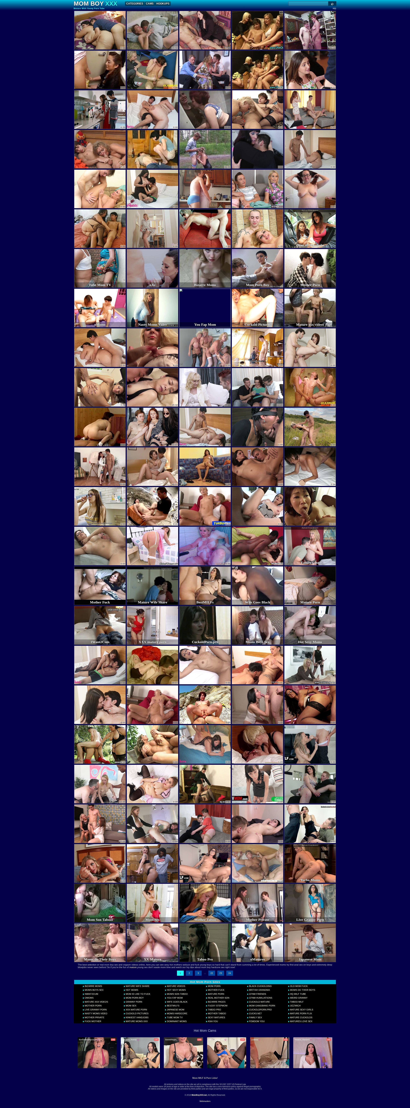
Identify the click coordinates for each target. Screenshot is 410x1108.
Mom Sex (130, 1005)
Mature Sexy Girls (301, 1009)
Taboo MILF (296, 1001)
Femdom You (256, 1021)
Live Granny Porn (95, 1009)
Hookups (162, 3)
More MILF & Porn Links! (205, 1078)
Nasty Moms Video (95, 1013)
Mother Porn (93, 1005)
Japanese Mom (175, 1009)
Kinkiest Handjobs (136, 1017)
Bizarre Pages (216, 1001)
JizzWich (295, 1005)
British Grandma (259, 990)
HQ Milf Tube (297, 994)
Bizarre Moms (93, 986)
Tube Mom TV (174, 1017)
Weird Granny (298, 997)
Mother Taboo (216, 1013)
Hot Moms (131, 990)
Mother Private (94, 1017)
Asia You (212, 1021)
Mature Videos (175, 986)
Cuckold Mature (259, 1001)
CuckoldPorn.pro (260, 1009)
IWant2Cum (91, 994)
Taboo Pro (214, 1009)
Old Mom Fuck (298, 986)
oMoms (89, 997)
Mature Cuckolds (300, 1017)
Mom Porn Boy (134, 997)
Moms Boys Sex (93, 990)
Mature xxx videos (96, 1001)
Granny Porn (133, 1001)
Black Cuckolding (260, 986)
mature (133, 967)
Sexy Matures (216, 1017)
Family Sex (255, 1017)
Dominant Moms (176, 1021)
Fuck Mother (92, 1021)
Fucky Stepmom (217, 1005)
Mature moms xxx (136, 1021)
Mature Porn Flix (300, 1013)
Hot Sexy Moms (176, 990)
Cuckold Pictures (136, 1013)
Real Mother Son (218, 997)
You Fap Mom (174, 997)
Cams (150, 3)
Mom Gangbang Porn (261, 1005)
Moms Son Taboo (177, 994)
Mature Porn (215, 994)
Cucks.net (255, 1013)
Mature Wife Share (137, 986)
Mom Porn (214, 986)
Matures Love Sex (300, 1021)
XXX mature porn (136, 1009)
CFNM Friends (257, 994)
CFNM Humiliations (260, 997)
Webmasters (205, 1101)
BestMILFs (172, 1005)
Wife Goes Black (176, 1001)
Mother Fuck (215, 990)
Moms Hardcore (176, 1013)
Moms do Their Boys (302, 990)
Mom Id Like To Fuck (137, 994)
